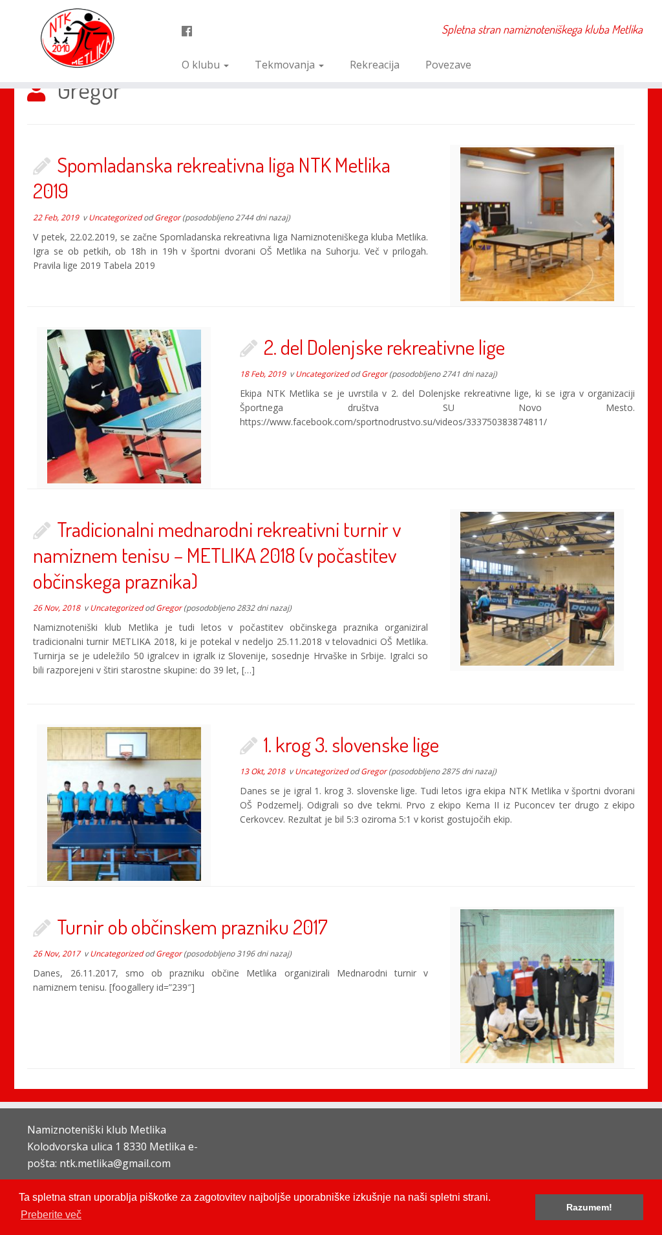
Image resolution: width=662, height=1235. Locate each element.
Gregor (167, 217)
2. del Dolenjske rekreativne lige (384, 346)
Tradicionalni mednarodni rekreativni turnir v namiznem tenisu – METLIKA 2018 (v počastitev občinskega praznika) (217, 555)
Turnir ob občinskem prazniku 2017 (192, 926)
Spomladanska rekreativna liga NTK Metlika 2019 (211, 177)
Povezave (448, 65)
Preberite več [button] (51, 1214)
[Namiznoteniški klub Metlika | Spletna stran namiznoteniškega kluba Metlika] (77, 38)
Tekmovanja (286, 65)
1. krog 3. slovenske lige (351, 744)
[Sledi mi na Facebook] (191, 31)
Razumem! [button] (589, 1207)
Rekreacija (375, 65)
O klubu (202, 65)
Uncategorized (116, 217)
